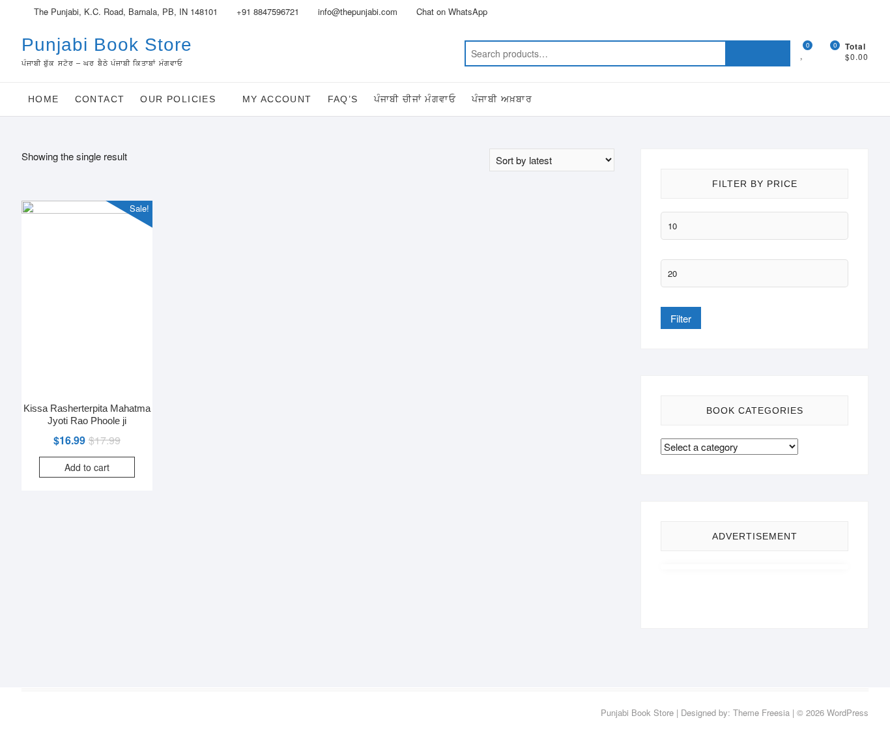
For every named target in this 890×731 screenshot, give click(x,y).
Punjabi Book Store (107, 45)
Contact (100, 99)
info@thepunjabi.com (356, 11)
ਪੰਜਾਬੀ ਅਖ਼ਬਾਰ (502, 99)
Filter (680, 318)
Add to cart (87, 467)
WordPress (847, 712)
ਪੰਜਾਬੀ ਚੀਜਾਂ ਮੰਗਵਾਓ (415, 99)
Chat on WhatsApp (450, 11)
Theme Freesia (761, 712)
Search (757, 53)
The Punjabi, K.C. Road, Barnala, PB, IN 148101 (124, 11)
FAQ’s (343, 99)
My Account (277, 99)
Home (43, 99)
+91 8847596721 (266, 11)
